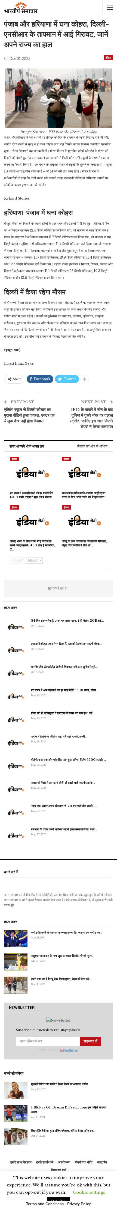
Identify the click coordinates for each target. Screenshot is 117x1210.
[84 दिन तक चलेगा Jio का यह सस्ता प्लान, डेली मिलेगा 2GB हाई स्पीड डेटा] (15, 626)
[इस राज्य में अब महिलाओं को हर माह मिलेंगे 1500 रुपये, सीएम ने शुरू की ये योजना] (32, 472)
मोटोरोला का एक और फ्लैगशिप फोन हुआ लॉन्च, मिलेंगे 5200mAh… (68, 760)
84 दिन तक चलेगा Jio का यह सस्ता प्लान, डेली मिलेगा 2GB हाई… (67, 620)
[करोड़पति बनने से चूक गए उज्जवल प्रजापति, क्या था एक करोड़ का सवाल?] (15, 938)
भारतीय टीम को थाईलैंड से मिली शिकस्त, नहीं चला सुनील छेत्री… (64, 667)
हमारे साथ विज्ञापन (21, 1162)
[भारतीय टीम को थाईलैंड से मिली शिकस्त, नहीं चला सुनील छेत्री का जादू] (15, 673)
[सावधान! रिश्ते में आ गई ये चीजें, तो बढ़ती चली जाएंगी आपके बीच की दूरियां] (15, 789)
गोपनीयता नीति (84, 1162)
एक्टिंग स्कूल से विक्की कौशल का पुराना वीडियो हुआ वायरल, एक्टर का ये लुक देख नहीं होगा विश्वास (29, 415)
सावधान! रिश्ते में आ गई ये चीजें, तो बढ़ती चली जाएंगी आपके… (63, 783)
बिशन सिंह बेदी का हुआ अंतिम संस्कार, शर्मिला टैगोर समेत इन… (63, 1131)
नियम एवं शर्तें (58, 1170)
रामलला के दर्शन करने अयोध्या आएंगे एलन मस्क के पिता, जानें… (64, 829)
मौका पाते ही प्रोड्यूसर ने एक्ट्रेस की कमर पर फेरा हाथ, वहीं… (63, 713)
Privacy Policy (79, 1204)
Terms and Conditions (45, 1204)
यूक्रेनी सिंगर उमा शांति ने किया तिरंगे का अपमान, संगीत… (60, 1084)
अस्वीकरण (64, 1162)
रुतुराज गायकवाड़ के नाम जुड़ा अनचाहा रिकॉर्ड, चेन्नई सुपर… (62, 956)
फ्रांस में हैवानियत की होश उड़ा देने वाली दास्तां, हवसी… (59, 736)
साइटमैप (102, 1162)
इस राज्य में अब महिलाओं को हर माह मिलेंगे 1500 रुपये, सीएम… (64, 690)
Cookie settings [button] (89, 1192)
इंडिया (108, 57)
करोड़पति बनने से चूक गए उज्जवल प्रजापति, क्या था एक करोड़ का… (66, 932)
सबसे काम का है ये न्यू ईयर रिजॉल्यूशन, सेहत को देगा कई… (61, 979)
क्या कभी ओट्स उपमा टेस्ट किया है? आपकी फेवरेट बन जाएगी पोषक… (66, 644)
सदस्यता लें (90, 1041)
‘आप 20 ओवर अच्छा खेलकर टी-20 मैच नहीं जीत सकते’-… (64, 806)
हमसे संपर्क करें (44, 1162)
